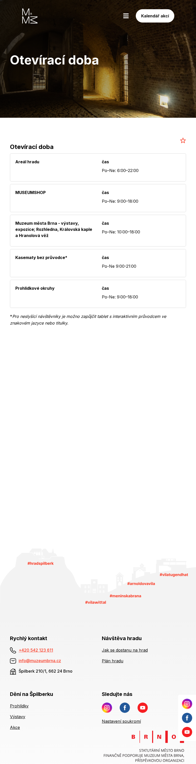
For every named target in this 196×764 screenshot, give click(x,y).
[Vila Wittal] (95, 601)
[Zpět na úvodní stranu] (39, 16)
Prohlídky (19, 705)
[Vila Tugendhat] (174, 574)
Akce (15, 727)
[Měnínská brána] (125, 595)
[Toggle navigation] (126, 16)
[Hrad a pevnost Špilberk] (41, 563)
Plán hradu (112, 660)
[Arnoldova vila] (141, 583)
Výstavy (17, 716)
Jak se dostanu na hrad (125, 650)
